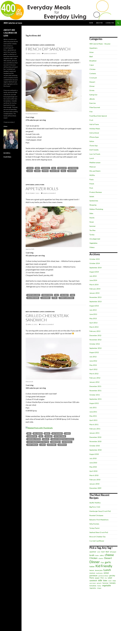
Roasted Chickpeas (96, 515)
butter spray (57, 433)
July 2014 (93, 276)
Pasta (91, 179)
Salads (91, 196)
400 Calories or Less (13, 23)
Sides (91, 213)
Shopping (92, 205)
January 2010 (94, 484)
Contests (92, 73)
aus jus (30, 168)
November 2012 (95, 340)
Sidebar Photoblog (96, 209)
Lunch (42, 45)
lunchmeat (46, 298)
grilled (45, 439)
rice (106, 578)
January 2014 (94, 293)
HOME (91, 23)
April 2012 (93, 369)
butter (97, 555)
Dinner (92, 86)
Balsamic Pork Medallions (98, 520)
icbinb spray (55, 442)
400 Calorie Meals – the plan (99, 44)
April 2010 (93, 471)
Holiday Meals (94, 129)
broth (91, 555)
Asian (91, 52)
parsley (112, 576)
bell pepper (38, 433)
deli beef (49, 436)
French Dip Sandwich (48, 49)
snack (110, 580)
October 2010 (94, 446)
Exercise (92, 103)
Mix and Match (94, 171)
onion (37, 171)
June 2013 (93, 314)
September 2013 (95, 301)
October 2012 (94, 344)
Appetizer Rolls (42, 188)
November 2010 (95, 441)
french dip (62, 168)
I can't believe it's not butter (38, 442)
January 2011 (94, 433)
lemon (91, 570)
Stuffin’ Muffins (95, 503)
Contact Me (110, 23)
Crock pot (93, 78)
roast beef (55, 171)
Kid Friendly (34, 45)
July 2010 (93, 458)
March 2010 (93, 475)
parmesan (93, 575)
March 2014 (93, 285)
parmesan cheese (103, 575)
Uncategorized (94, 239)
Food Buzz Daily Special (98, 116)
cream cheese (47, 295)
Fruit (91, 120)
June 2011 (93, 412)
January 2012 (94, 382)
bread (47, 433)
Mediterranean (94, 162)
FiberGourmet (94, 107)
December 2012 (95, 335)
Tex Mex (92, 230)
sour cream (92, 583)
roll (63, 171)
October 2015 (94, 259)
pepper (45, 171)
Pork (42, 185)
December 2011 (95, 386)
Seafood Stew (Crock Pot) (98, 532)
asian (98, 552)
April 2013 (93, 323)
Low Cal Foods (94, 154)
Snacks (91, 218)
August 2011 (94, 403)
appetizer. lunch (33, 295)
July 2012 (93, 357)
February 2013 (94, 331)
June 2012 (93, 361)
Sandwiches (50, 45)
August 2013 (94, 306)
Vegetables (93, 243)
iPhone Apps (94, 137)
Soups (91, 222)
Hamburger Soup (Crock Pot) (100, 511)
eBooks (92, 99)
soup (114, 581)
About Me (99, 23)
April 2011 (93, 420)
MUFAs (92, 175)
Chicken (92, 69)
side (100, 580)
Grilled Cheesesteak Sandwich (47, 317)
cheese (67, 433)
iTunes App (93, 146)
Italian (91, 141)
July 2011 (93, 407)
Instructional (94, 133)
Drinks (91, 90)
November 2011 (95, 391)
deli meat (64, 295)
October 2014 (94, 263)
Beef (27, 45)
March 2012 (93, 374)
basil (103, 552)
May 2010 (93, 467)
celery (102, 555)
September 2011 (95, 399)
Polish (91, 184)
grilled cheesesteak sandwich (62, 439)
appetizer (92, 552)
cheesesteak (32, 436)
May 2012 (93, 365)
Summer (92, 226)
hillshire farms (33, 298)
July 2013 (93, 310)
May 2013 (93, 318)
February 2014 (94, 289)
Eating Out (93, 95)
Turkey (91, 235)
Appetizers (30, 185)
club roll (45, 168)
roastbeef (52, 444)
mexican (92, 573)
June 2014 (93, 280)
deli (53, 168)
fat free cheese (60, 436)
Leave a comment (50, 53)
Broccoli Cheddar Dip (97, 537)
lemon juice (99, 570)
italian (92, 566)
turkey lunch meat (66, 298)
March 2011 (93, 424)
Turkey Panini (94, 528)
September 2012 (95, 348)
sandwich (72, 171)
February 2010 (94, 480)
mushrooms (99, 573)
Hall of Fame (94, 124)
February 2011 (94, 429)
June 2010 (93, 463)
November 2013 (95, 297)
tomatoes (92, 586)
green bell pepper (34, 439)
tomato (113, 583)
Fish (91, 112)
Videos (92, 247)
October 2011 (94, 395)
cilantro (100, 558)
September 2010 (95, 450)
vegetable (106, 585)
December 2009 (95, 488)
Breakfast (92, 61)
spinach (99, 583)
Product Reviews (95, 192)
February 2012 (94, 378)
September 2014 (95, 268)
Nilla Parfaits (94, 524)
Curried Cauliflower (96, 541)
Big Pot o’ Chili (94, 507)
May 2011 (93, 416)
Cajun (91, 65)
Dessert (92, 82)
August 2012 (94, 352)
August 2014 (94, 272)
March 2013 (93, 327)
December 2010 (95, 437)
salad (110, 578)
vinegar (99, 588)
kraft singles (32, 444)
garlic (108, 562)
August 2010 (94, 454)
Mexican (92, 167)
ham (72, 295)
